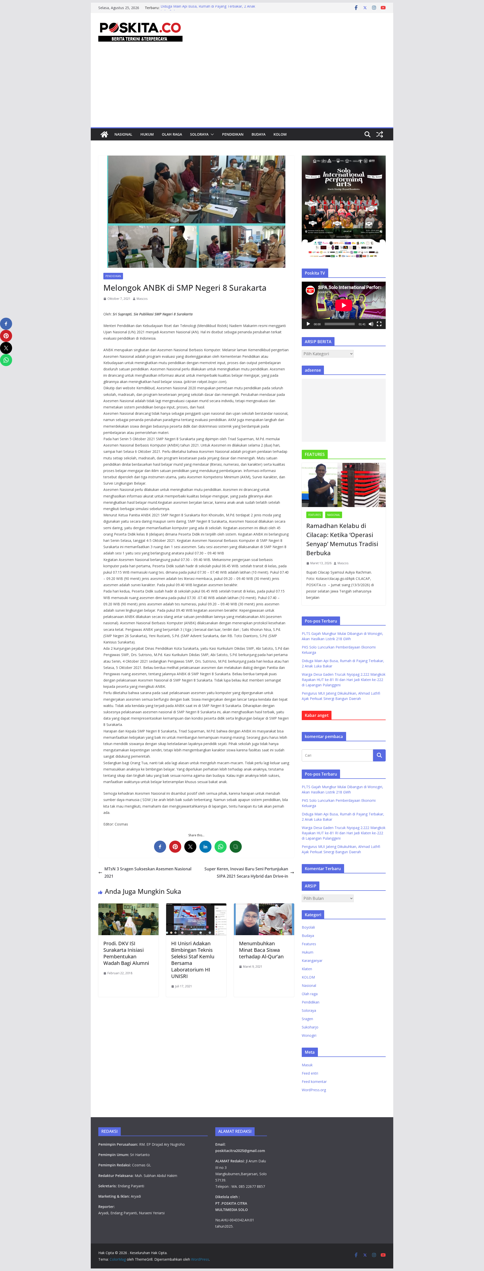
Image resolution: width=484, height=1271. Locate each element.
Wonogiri (309, 1035)
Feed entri (310, 1073)
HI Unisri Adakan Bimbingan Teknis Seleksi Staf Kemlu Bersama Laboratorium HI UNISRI (192, 960)
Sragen (307, 1018)
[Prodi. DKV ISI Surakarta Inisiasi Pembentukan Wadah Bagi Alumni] (128, 907)
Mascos (142, 299)
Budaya (258, 134)
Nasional (123, 134)
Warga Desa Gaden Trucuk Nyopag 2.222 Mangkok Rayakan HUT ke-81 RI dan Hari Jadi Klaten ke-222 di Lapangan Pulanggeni (343, 679)
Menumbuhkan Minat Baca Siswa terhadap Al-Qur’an (261, 950)
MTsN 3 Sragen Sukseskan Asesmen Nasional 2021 (147, 872)
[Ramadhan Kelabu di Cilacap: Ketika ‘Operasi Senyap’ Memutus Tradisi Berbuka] (344, 485)
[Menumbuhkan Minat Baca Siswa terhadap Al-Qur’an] (264, 907)
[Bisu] (371, 324)
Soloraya (199, 134)
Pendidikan (233, 134)
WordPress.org (314, 1089)
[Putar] (308, 324)
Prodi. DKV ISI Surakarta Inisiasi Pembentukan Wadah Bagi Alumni (126, 953)
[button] (211, 134)
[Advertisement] (242, 89)
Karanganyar (312, 960)
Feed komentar (314, 1081)
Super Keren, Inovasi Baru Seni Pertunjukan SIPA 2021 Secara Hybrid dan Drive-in (246, 872)
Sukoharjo (310, 1027)
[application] (344, 305)
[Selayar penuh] (379, 324)
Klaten (307, 968)
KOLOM (280, 134)
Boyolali (308, 927)
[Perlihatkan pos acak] (380, 134)
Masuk (307, 1064)
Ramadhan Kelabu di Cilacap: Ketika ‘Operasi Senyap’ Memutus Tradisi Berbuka (342, 539)
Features (314, 515)
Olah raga (172, 134)
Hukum (147, 134)
